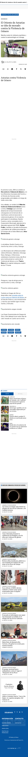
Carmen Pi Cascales (7, 647)
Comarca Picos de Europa (10, 14)
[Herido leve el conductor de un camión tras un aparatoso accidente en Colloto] (5, 427)
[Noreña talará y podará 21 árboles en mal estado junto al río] (5, 418)
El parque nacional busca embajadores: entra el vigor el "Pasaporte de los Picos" (12, 671)
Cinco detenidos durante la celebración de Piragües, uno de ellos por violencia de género (12, 535)
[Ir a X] (17, 712)
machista (18, 332)
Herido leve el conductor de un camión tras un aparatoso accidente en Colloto (18, 426)
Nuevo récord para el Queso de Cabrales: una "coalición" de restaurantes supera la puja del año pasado (17, 401)
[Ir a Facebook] (14, 712)
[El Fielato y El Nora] (2, 62)
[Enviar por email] (3, 69)
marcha (17, 329)
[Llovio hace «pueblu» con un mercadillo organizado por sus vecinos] (5, 410)
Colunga (11, 329)
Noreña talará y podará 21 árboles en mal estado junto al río (17, 418)
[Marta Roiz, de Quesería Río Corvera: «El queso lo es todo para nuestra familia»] (14, 631)
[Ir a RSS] (22, 712)
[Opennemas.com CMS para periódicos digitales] (14, 748)
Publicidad (5, 725)
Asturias (4, 329)
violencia (10, 332)
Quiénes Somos (6, 723)
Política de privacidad (5, 732)
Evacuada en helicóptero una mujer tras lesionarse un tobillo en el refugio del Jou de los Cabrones (13, 616)
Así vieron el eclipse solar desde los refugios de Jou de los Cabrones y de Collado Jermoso (14, 508)
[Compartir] (8, 69)
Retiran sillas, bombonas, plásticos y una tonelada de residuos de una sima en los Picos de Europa (14, 562)
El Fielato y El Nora (10, 62)
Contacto (18, 723)
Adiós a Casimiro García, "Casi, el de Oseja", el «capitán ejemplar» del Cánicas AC (14, 698)
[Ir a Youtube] (19, 712)
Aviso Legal (5, 728)
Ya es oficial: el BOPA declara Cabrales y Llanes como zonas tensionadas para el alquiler (12, 589)
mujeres (4, 332)
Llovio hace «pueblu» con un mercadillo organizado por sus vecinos (17, 409)
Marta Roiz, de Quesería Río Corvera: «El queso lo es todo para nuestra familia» (13, 643)
